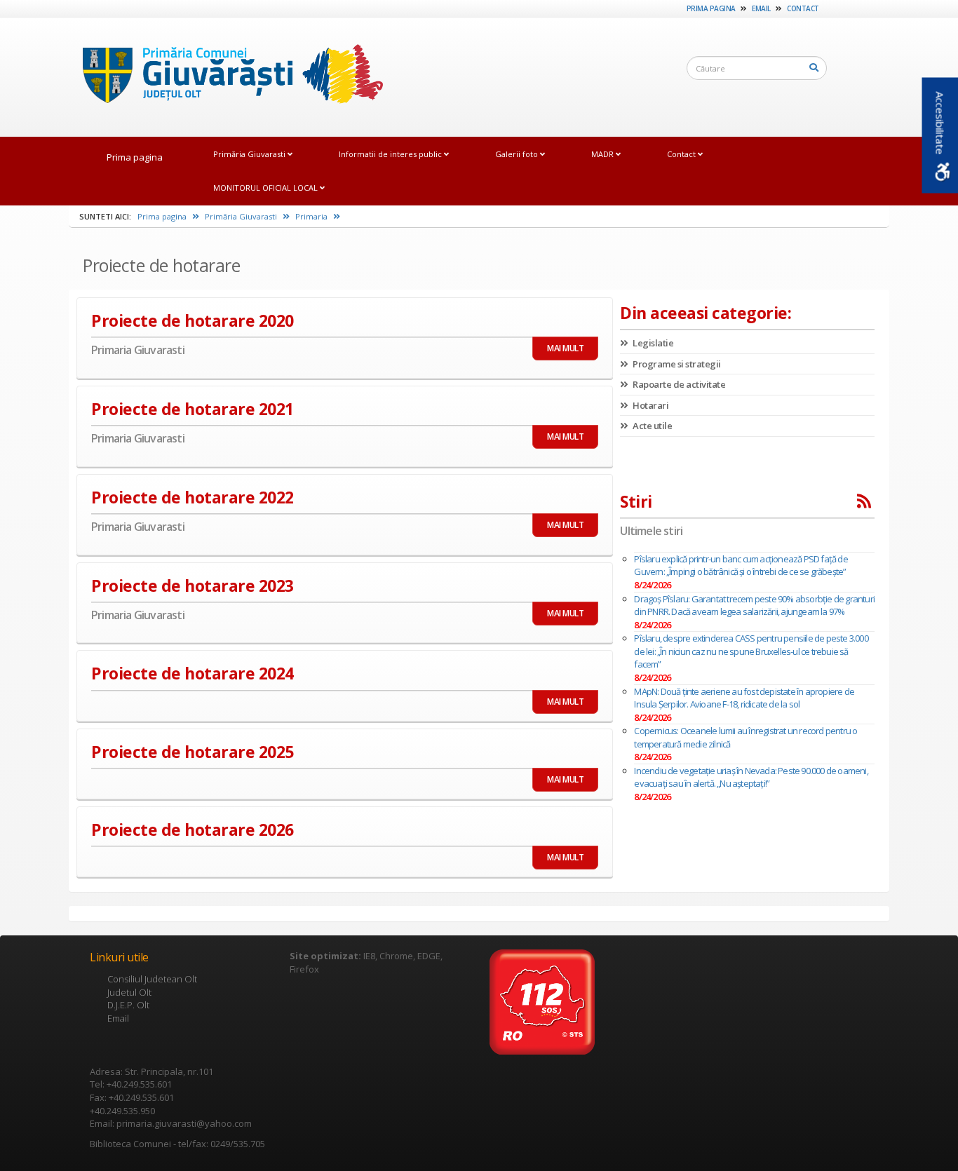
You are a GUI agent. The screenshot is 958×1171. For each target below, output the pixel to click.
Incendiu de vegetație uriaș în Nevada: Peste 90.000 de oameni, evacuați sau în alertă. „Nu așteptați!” (751, 777)
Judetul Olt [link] (129, 992)
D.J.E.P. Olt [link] (128, 1005)
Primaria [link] (312, 216)
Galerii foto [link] (517, 154)
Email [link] (761, 8)
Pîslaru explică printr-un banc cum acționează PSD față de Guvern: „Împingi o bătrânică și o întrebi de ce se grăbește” (740, 565)
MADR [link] (603, 154)
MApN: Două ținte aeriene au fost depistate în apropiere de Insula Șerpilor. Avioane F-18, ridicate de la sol (744, 698)
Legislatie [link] (652, 343)
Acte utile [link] (651, 425)
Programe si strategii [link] (676, 364)
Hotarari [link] (649, 405)
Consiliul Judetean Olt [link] (152, 979)
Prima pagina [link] (711, 8)
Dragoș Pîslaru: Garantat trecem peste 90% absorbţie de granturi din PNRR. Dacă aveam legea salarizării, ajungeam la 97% (754, 605)
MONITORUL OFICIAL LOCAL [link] (266, 187)
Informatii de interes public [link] (391, 154)
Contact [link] (803, 8)
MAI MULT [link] (565, 348)
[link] (226, 76)
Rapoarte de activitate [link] (678, 384)
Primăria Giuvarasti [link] (250, 154)
